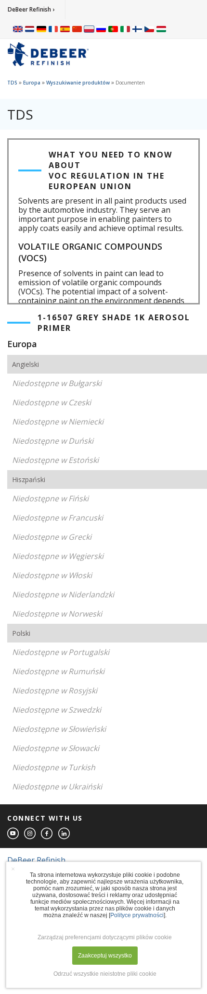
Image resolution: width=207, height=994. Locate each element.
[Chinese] (77, 28)
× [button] (13, 869)
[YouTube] (13, 834)
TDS (12, 82)
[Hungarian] (161, 28)
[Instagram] (30, 834)
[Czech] (149, 28)
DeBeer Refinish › (31, 9)
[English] (18, 28)
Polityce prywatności (137, 915)
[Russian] (101, 28)
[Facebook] (47, 834)
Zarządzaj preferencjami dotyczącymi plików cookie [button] (105, 937)
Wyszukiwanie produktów (78, 82)
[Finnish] (137, 28)
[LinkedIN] (64, 834)
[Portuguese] (113, 28)
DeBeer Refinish (36, 860)
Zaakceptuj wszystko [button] (105, 955)
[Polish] (89, 28)
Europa (31, 82)
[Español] (65, 28)
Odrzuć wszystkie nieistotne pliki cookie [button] (104, 973)
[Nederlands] (30, 28)
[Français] (53, 28)
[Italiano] (125, 28)
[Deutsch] (41, 28)
